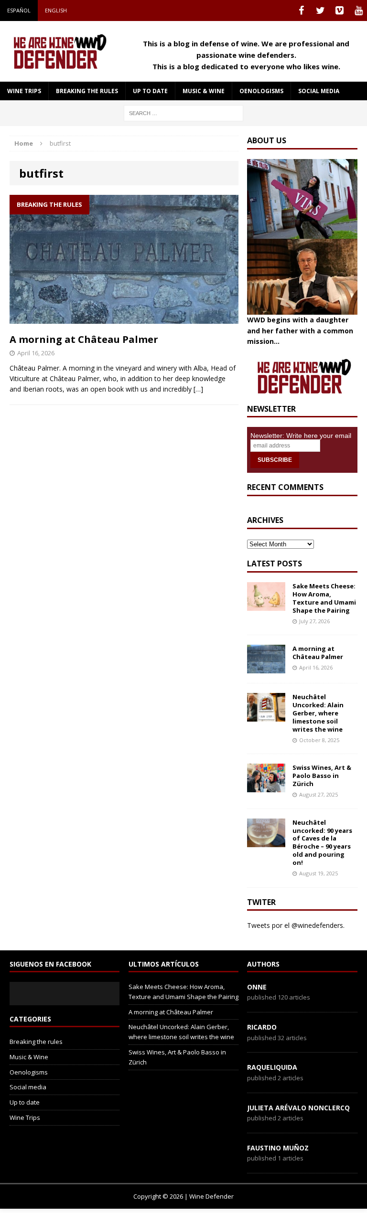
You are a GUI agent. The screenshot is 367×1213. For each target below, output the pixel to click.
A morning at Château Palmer (84, 339)
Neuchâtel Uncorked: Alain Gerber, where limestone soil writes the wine (318, 713)
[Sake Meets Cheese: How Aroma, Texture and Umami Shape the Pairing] (266, 605)
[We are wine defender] (58, 51)
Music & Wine (204, 91)
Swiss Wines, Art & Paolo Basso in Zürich (321, 775)
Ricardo (262, 1027)
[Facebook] (301, 10)
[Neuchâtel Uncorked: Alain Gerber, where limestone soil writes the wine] (266, 716)
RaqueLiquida (272, 1067)
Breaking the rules (87, 91)
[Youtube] (358, 10)
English (56, 10)
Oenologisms (261, 91)
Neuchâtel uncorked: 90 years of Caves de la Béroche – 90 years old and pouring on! (322, 842)
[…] (198, 389)
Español (19, 10)
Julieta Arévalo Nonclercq (298, 1107)
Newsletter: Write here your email (300, 435)
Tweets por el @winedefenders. (296, 925)
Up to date (150, 91)
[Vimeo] (339, 10)
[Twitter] (320, 10)
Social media (318, 91)
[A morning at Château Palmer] (266, 667)
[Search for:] (183, 112)
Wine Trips (24, 91)
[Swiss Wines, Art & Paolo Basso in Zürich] (266, 786)
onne (257, 986)
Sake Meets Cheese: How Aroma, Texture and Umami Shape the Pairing (324, 598)
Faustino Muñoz (278, 1147)
